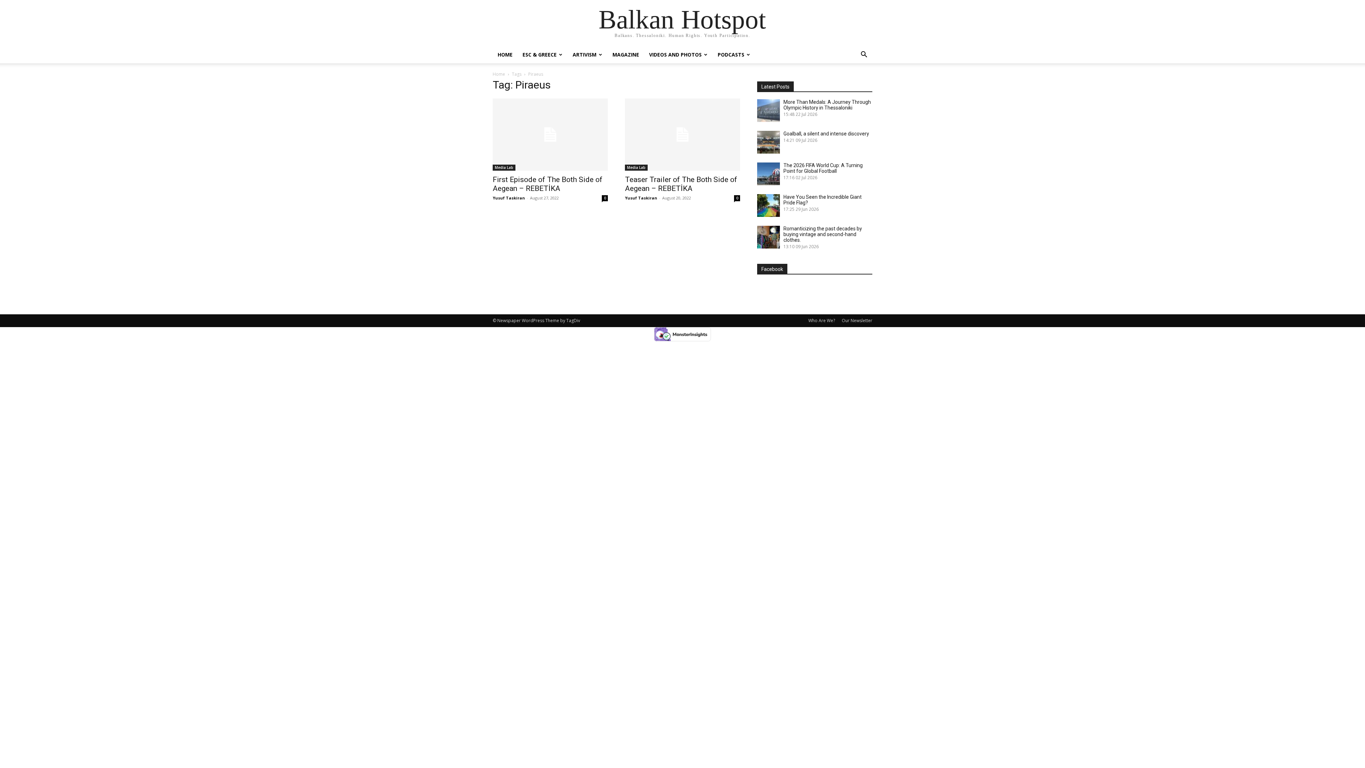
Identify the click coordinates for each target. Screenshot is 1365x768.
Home (505, 54)
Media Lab (504, 167)
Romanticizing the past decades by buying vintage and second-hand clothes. (822, 234)
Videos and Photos (675, 54)
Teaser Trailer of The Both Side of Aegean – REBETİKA (681, 184)
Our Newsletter (857, 321)
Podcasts (731, 54)
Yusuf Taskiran (509, 198)
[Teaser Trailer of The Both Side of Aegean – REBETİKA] (682, 134)
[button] (863, 55)
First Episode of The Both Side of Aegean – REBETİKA (548, 184)
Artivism (584, 54)
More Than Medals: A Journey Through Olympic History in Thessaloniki (827, 105)
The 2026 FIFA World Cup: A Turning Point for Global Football (823, 168)
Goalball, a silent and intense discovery (826, 134)
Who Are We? (821, 321)
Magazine (625, 54)
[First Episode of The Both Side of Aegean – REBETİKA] (550, 134)
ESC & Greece (540, 54)
